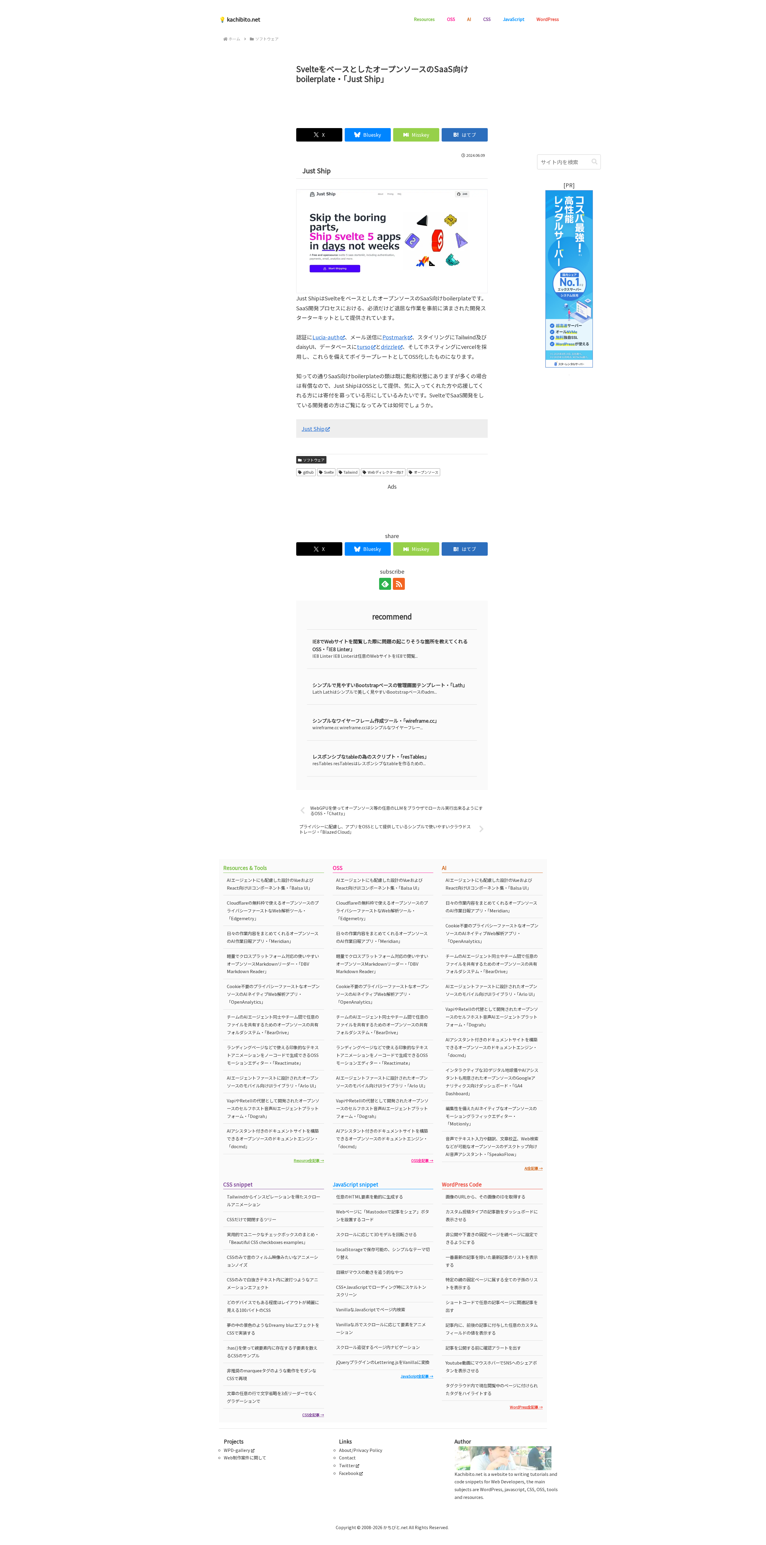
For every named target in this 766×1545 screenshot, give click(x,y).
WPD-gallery (237, 1450)
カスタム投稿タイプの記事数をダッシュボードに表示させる (492, 1215)
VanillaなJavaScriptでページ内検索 (370, 1309)
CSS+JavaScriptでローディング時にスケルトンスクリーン (381, 1291)
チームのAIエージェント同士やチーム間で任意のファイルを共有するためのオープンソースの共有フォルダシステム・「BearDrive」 (273, 1024)
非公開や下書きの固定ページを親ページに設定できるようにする (492, 1238)
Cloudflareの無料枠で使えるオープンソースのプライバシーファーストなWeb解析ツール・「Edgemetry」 (273, 910)
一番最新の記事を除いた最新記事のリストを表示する (492, 1261)
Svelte (329, 472)
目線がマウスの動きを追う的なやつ (369, 1272)
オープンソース (426, 472)
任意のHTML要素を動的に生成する (369, 1196)
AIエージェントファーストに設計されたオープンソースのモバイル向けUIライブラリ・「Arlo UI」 (272, 1082)
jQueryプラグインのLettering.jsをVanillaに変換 (382, 1362)
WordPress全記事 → (526, 1406)
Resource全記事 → (309, 1160)
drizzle (389, 346)
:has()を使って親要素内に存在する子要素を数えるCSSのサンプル (272, 1352)
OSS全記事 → (422, 1160)
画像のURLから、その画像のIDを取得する (485, 1196)
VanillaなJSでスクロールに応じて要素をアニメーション (381, 1328)
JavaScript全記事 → (417, 1376)
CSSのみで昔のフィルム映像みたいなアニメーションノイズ (272, 1261)
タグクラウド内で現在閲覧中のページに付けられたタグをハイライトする (492, 1389)
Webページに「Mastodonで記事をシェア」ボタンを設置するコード (382, 1215)
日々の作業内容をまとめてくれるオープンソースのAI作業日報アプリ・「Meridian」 (272, 937)
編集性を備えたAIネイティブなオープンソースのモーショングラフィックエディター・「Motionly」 (491, 1116)
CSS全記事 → (313, 1414)
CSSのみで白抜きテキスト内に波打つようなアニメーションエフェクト (272, 1283)
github (308, 472)
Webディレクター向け (386, 472)
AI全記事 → (534, 1168)
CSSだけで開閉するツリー (251, 1219)
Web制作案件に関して (245, 1457)
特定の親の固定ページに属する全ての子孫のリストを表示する (492, 1283)
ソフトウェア (314, 459)
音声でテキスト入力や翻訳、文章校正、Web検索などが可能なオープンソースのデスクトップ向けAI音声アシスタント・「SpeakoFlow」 (492, 1146)
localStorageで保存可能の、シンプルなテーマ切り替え (383, 1253)
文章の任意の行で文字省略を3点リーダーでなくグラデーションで (272, 1397)
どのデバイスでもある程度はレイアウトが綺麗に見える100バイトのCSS (273, 1306)
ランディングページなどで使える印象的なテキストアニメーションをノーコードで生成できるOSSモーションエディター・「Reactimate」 (273, 1055)
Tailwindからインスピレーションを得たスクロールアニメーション (273, 1200)
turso (363, 346)
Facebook (348, 1473)
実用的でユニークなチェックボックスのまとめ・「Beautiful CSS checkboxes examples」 (273, 1238)
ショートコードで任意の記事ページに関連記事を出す (492, 1306)
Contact (347, 1457)
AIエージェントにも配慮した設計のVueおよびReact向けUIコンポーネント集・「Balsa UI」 (270, 884)
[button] (594, 161)
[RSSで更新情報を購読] (399, 584)
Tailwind (351, 472)
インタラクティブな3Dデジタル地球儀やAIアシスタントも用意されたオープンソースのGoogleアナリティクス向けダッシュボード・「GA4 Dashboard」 (492, 1081)
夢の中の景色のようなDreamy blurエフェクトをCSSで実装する (273, 1329)
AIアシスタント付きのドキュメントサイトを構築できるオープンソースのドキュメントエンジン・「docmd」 (273, 1138)
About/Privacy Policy (360, 1450)
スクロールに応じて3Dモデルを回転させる (376, 1234)
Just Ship (313, 428)
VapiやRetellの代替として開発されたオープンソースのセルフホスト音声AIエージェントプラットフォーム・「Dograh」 (273, 1108)
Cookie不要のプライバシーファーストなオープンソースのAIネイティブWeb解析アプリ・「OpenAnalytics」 (273, 994)
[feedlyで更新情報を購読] (385, 584)
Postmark (394, 337)
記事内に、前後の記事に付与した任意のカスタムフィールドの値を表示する (492, 1329)
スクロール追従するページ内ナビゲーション (378, 1347)
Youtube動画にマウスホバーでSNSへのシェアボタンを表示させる (491, 1366)
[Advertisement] (392, 103)
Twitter (347, 1465)
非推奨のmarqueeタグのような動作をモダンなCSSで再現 (271, 1374)
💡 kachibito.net (239, 19)
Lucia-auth (326, 337)
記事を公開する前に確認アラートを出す (483, 1348)
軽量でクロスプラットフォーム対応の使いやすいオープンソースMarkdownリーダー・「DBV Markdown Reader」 (273, 964)
